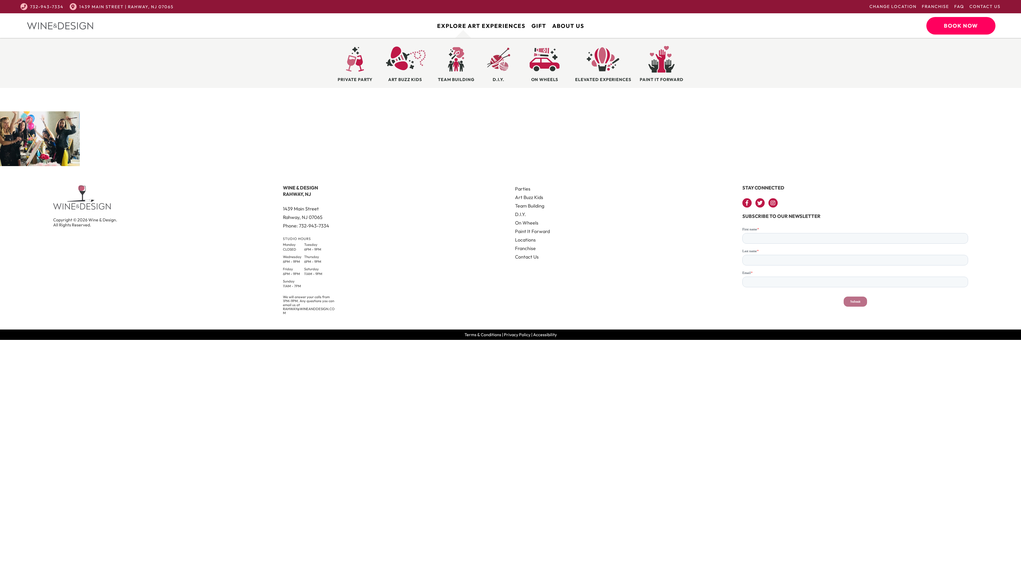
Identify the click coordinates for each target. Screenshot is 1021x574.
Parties (522, 189)
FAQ (959, 6)
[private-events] (40, 164)
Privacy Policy (517, 334)
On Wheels (526, 223)
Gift (539, 25)
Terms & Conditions (483, 334)
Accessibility (545, 334)
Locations (525, 240)
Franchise (935, 6)
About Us (568, 25)
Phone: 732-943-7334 (306, 226)
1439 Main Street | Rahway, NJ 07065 (126, 6)
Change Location (893, 6)
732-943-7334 (47, 6)
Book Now (961, 25)
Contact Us (985, 6)
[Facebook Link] (747, 203)
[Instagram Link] (773, 203)
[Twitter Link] (760, 203)
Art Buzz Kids (529, 197)
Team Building (529, 206)
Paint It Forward (532, 231)
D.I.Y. (520, 214)
